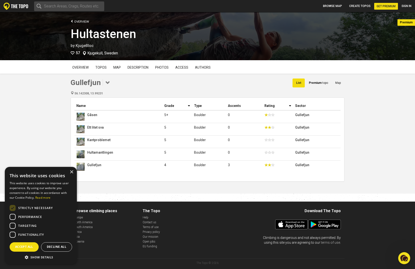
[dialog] (41, 215)
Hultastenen (103, 34)
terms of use (330, 242)
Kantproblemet (98, 140)
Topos (101, 67)
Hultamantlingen (100, 152)
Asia (77, 236)
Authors (203, 67)
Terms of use (151, 227)
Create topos (360, 6)
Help (145, 217)
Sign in (406, 6)
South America (83, 227)
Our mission (150, 236)
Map (117, 67)
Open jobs (149, 241)
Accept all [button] (24, 247)
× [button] (71, 172)
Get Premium (386, 6)
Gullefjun (302, 115)
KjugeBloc (85, 45)
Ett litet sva (95, 127)
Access (181, 67)
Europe (78, 217)
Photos (162, 67)
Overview (81, 21)
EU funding (150, 246)
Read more (43, 198)
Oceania (79, 241)
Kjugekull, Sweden (102, 53)
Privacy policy (151, 232)
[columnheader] (118, 105)
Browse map (332, 6)
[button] (41, 257)
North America (83, 222)
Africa (78, 232)
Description (138, 67)
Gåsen (92, 115)
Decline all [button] (56, 247)
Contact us (149, 222)
